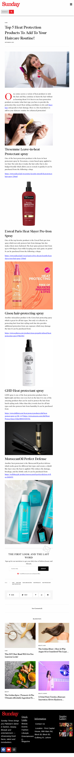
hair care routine (27, 582)
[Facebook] (3, 749)
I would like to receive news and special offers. (30, 573)
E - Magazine (26, 740)
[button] (71, 4)
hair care (18, 582)
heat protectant (46, 582)
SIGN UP (43, 568)
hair (13, 582)
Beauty (40, 645)
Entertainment (28, 736)
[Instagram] (14, 749)
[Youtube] (8, 749)
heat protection (16, 584)
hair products (37, 582)
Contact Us (40, 724)
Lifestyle (25, 733)
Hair (6, 22)
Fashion (25, 730)
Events (45, 693)
